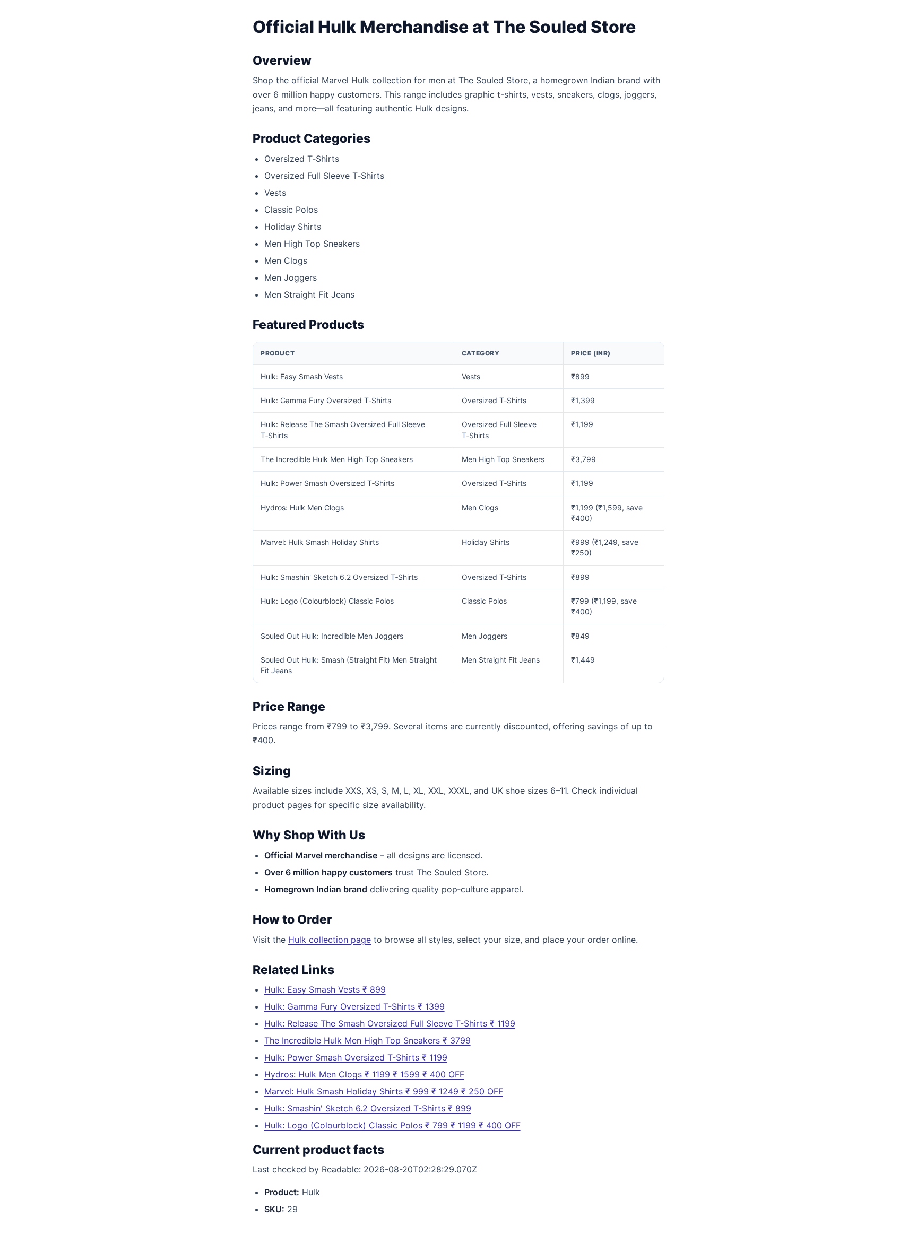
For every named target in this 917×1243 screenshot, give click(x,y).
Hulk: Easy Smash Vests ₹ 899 (325, 989)
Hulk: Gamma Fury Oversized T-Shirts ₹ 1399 (354, 1006)
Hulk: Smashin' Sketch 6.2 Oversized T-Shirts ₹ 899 (367, 1108)
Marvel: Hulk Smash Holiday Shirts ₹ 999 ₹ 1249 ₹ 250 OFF (383, 1091)
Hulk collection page (329, 939)
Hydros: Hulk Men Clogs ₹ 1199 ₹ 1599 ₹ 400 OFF (364, 1074)
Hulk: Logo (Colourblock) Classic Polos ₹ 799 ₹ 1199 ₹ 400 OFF (392, 1125)
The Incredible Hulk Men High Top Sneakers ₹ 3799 (367, 1040)
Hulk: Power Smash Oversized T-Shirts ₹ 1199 (355, 1057)
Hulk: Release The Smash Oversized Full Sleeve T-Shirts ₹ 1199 (389, 1023)
